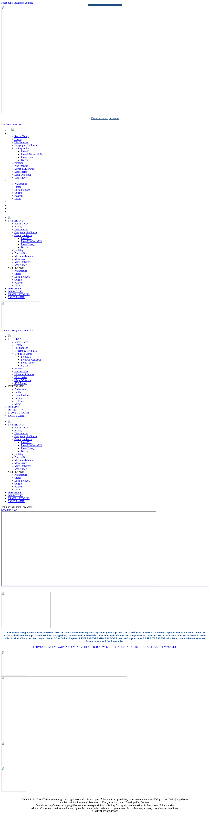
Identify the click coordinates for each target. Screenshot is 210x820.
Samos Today (21, 136)
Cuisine (18, 192)
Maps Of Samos (22, 174)
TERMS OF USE (42, 647)
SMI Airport (20, 177)
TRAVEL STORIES (22, 208)
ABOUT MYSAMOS (165, 647)
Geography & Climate (25, 145)
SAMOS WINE (20, 211)
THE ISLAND (19, 133)
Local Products (22, 189)
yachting (18, 163)
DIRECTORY (19, 205)
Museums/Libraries (24, 168)
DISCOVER (18, 201)
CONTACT (146, 647)
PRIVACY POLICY (64, 647)
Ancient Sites (21, 165)
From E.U (26, 151)
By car (24, 160)
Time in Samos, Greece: (105, 118)
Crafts (17, 186)
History (18, 139)
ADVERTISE (83, 647)
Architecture (20, 183)
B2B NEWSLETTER (104, 647)
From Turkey (28, 157)
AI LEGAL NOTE (128, 647)
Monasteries (20, 171)
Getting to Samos (23, 148)
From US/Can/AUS (31, 154)
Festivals (18, 195)
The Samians (21, 142)
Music (17, 198)
